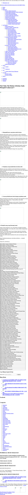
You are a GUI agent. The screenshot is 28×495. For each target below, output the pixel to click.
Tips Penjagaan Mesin (7, 446)
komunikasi (5, 418)
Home (4, 411)
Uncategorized (6, 449)
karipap (4, 414)
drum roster (5, 408)
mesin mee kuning (6, 420)
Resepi (4, 436)
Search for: (2, 374)
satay (4, 438)
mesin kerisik (5, 419)
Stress (4, 440)
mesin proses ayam (6, 421)
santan (4, 437)
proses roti (5, 434)
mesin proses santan (7, 422)
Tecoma (4, 441)
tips (3, 444)
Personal (4, 430)
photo (4, 431)
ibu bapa (4, 412)
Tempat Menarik (6, 443)
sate (3, 439)
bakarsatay (5, 405)
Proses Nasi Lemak (7, 433)
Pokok (4, 432)
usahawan (5, 450)
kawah (4, 415)
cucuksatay (5, 407)
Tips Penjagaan (6, 445)
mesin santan (5, 424)
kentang (4, 417)
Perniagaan (5, 428)
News (4, 425)
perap (4, 427)
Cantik (4, 406)
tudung (4, 447)
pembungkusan (6, 426)
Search (19, 374)
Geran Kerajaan (6, 409)
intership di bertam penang (8, 413)
